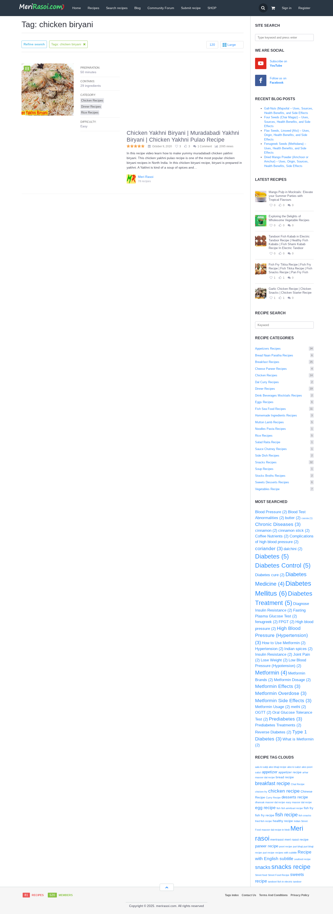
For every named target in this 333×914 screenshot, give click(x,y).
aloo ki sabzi (294, 767)
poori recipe (285, 846)
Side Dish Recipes (284, 455)
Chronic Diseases (278, 524)
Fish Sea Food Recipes (284, 409)
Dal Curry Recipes (284, 382)
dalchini (293, 549)
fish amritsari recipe (292, 808)
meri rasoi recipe (297, 839)
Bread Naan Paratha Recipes (284, 355)
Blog (137, 8)
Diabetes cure (270, 575)
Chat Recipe (297, 784)
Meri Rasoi (145, 177)
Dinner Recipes (284, 388)
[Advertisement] (185, 95)
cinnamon (266, 530)
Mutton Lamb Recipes (284, 422)
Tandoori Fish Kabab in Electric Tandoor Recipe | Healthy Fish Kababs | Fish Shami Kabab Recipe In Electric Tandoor (289, 242)
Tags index (232, 895)
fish (278, 808)
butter (293, 518)
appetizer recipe (290, 772)
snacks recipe (291, 866)
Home (76, 8)
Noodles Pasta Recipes (284, 428)
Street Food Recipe (278, 875)
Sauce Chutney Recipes (284, 449)
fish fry (308, 808)
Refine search (34, 44)
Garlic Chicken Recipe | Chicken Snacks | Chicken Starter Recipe (290, 290)
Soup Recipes (284, 469)
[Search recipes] (263, 7)
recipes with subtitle (286, 852)
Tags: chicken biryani (66, 44)
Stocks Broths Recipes (284, 475)
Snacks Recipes (284, 462)
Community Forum (160, 8)
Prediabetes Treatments (278, 725)
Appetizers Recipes (284, 348)
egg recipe (265, 807)
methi (298, 707)
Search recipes (117, 8)
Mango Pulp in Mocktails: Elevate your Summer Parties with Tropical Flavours (291, 195)
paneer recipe (266, 846)
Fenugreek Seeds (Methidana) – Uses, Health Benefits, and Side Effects (285, 148)
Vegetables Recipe (284, 489)
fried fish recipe (263, 821)
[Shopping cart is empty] (273, 8)
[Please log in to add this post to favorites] (271, 205)
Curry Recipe (273, 797)
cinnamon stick (294, 530)
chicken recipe (284, 790)
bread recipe (285, 777)
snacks (262, 867)
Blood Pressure (271, 512)
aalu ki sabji (261, 767)
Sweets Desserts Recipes (284, 482)
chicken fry (261, 791)
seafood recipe (302, 859)
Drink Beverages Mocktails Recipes (284, 395)
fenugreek (266, 622)
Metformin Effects (277, 686)
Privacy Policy (300, 895)
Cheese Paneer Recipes (284, 368)
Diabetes (272, 556)
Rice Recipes (284, 435)
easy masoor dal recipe (299, 802)
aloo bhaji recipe (277, 767)
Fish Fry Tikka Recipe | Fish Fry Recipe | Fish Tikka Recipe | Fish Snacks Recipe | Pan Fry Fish (290, 268)
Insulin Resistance (273, 654)
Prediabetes (285, 718)
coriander (269, 548)
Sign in (287, 8)
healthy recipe (283, 821)
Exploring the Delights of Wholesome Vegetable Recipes (289, 218)
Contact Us (249, 895)
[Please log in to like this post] (280, 205)
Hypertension (269, 649)
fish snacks (305, 815)
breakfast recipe (272, 783)
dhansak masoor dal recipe (270, 802)
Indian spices (298, 649)
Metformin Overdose (280, 693)
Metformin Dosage (292, 680)
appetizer (270, 772)
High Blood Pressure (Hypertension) (281, 635)
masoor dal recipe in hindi (276, 829)
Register (304, 8)
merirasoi (277, 839)
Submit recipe (191, 8)
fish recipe (286, 814)
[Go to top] (167, 887)
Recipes (93, 8)
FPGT (286, 622)
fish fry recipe (264, 815)
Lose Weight (274, 660)
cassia (307, 518)
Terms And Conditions (273, 895)
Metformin (271, 673)
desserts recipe (295, 797)
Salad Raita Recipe (284, 442)
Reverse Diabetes (273, 732)
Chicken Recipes (284, 375)
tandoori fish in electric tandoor (285, 881)
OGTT (263, 712)
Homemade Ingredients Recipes (284, 415)
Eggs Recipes (284, 402)
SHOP (212, 8)
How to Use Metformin (284, 643)
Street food (261, 875)
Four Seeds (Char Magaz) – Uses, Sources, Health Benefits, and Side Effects (287, 122)
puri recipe (268, 852)
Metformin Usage (272, 707)
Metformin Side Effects (283, 700)
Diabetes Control (283, 565)
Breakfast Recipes (284, 362)
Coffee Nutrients (272, 536)
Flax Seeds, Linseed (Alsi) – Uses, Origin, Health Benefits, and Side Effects (287, 135)
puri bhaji (298, 846)
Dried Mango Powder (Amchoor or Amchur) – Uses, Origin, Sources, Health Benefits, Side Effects (286, 161)
